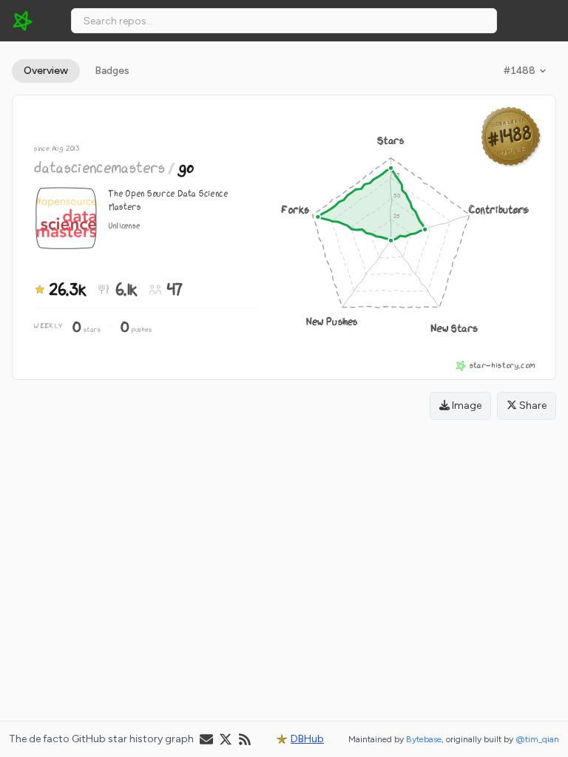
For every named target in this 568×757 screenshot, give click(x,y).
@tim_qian (537, 739)
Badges (112, 70)
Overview (46, 70)
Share (532, 405)
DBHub (307, 739)
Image (465, 405)
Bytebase (424, 739)
